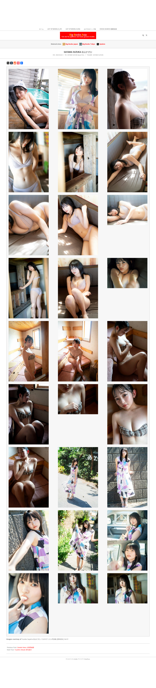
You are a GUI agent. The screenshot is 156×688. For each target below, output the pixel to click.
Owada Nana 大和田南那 (25, 647)
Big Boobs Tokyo (88, 44)
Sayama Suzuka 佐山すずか (75, 55)
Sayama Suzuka (98, 55)
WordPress (87, 659)
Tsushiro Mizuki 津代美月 (23, 650)
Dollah (75, 659)
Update (102, 44)
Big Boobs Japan (71, 44)
